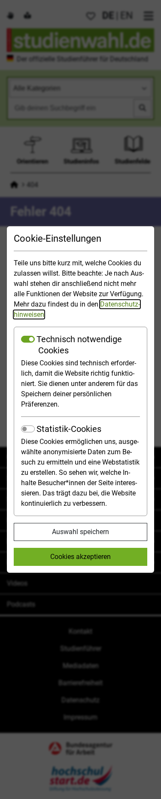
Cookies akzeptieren (80, 557)
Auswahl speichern (80, 532)
